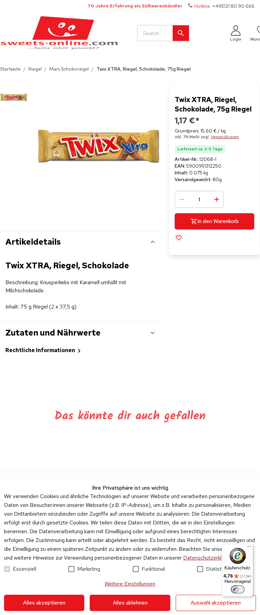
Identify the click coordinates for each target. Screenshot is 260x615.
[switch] (237, 589)
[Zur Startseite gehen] (59, 33)
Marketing (88, 568)
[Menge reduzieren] (182, 199)
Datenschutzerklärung (208, 557)
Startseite (10, 69)
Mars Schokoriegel (69, 69)
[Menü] (249, 548)
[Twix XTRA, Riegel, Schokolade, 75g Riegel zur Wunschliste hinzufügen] (178, 237)
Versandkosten (225, 137)
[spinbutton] (199, 199)
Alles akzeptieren (44, 602)
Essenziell (24, 568)
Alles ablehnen (130, 602)
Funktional (153, 568)
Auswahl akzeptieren (216, 602)
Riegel (35, 69)
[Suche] (181, 33)
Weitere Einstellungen (130, 583)
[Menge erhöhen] (216, 199)
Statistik (215, 568)
